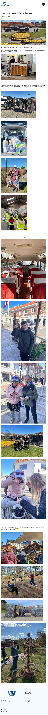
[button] (47, 4)
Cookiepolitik (27, 702)
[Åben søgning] (43, 4)
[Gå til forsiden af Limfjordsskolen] (20, 4)
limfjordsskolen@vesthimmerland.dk (10, 701)
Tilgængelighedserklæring (30, 701)
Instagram (5, 711)
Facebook (5, 709)
